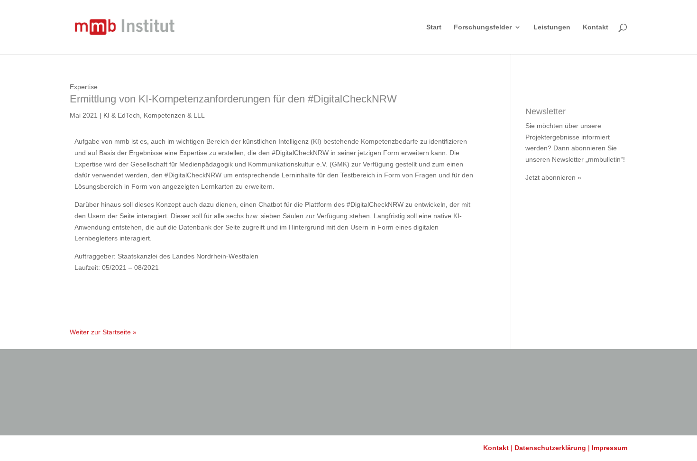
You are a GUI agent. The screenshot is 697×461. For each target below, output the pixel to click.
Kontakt (595, 27)
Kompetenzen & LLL (174, 115)
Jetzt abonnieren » (553, 177)
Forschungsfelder (483, 27)
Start (433, 27)
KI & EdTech (121, 115)
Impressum (609, 448)
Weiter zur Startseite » (103, 332)
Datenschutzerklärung (550, 448)
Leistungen (551, 27)
